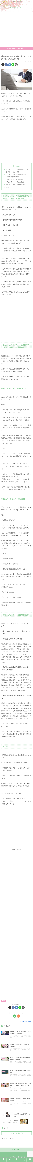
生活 (4, 1000)
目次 (14, 166)
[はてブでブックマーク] (9, 64)
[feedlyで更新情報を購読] (14, 1016)
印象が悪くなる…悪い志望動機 (15, 182)
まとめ (7, 187)
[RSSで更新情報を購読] (18, 1016)
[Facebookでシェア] (6, 64)
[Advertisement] (16, 29)
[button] (16, 64)
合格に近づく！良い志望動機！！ (16, 179)
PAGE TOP (17, 1149)
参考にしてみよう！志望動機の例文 (15, 184)
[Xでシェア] (2, 64)
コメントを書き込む (16, 1133)
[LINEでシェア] (12, 64)
